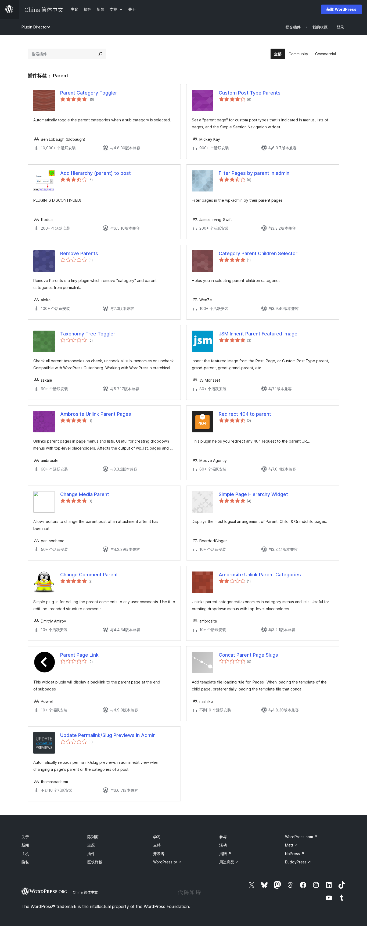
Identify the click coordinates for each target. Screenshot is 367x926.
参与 (223, 836)
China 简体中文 (85, 892)
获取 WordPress (341, 9)
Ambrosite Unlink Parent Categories (260, 574)
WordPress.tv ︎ (167, 862)
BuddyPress (298, 862)
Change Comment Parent (89, 574)
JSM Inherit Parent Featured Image (258, 334)
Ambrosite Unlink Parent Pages (95, 414)
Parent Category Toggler (88, 93)
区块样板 (94, 862)
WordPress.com (301, 836)
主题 (91, 845)
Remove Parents (79, 253)
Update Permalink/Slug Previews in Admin (108, 735)
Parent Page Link (79, 655)
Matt (291, 845)
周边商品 (229, 862)
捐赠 (225, 853)
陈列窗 (93, 836)
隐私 (25, 862)
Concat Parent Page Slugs (248, 655)
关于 (25, 836)
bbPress (294, 853)
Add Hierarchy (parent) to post (95, 173)
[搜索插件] (100, 54)
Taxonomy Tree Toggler (87, 334)
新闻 (25, 845)
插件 (91, 853)
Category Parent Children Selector (258, 253)
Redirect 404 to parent (245, 414)
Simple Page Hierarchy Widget (253, 494)
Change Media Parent (84, 494)
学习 (157, 836)
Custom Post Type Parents (249, 93)
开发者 (158, 853)
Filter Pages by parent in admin (254, 173)
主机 (25, 853)
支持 (157, 845)
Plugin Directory (35, 27)
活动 (223, 845)
